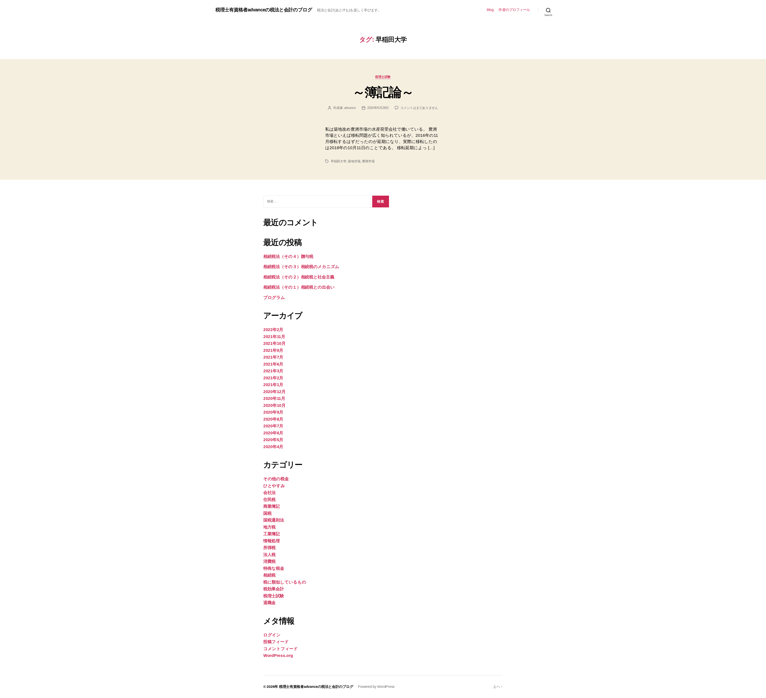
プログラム (274, 297)
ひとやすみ (274, 485)
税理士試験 (383, 76)
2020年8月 (273, 419)
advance (350, 107)
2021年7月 (273, 357)
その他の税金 (276, 478)
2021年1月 (273, 384)
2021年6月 (273, 364)
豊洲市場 (368, 161)
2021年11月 (274, 336)
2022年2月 (273, 329)
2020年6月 (273, 433)
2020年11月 (274, 398)
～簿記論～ (383, 92)
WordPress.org (278, 655)
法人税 (269, 554)
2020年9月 (273, 412)
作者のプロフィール (514, 10)
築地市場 (354, 161)
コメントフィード (280, 648)
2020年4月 (273, 446)
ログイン (272, 635)
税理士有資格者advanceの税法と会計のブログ (263, 9)
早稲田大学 (338, 161)
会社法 (269, 492)
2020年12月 (274, 391)
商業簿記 (271, 506)
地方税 (269, 527)
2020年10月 (274, 405)
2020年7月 (273, 426)
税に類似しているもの (284, 582)
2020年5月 (273, 439)
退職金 (269, 602)
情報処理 (271, 540)
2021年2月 (273, 378)
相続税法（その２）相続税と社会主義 (298, 277)
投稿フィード (276, 641)
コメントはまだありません (419, 107)
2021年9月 (273, 350)
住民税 (269, 499)
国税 (267, 513)
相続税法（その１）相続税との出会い (299, 287)
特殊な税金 (273, 568)
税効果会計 (273, 589)
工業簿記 (271, 533)
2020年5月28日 (378, 107)
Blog (490, 10)
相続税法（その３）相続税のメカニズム (301, 266)
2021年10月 (274, 343)
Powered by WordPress (376, 687)
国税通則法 (273, 520)
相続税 (269, 575)
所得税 (269, 547)
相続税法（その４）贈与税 (288, 256)
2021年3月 (273, 371)
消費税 (269, 561)
